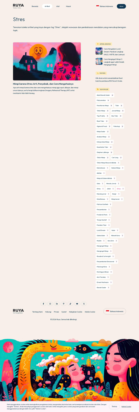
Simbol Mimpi (117, 168)
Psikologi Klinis (103, 267)
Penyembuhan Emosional (107, 261)
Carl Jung (116, 157)
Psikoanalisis (103, 100)
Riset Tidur (102, 121)
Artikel (47, 6)
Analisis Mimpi (103, 137)
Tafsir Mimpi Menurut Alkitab (108, 163)
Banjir (115, 194)
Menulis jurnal (103, 194)
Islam (115, 230)
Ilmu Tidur (116, 116)
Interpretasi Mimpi (104, 142)
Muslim (100, 241)
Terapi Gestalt (103, 220)
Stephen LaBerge (104, 152)
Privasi (56, 312)
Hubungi (48, 312)
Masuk (68, 6)
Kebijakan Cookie (75, 312)
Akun (121, 6)
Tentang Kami (37, 312)
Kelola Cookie (90, 312)
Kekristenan (102, 168)
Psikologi (118, 126)
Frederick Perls (103, 215)
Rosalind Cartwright (105, 256)
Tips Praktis (102, 116)
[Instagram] (50, 304)
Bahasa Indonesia (106, 6)
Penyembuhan (103, 209)
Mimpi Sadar (102, 131)
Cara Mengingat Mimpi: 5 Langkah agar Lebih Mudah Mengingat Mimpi (114, 62)
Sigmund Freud (103, 126)
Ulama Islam (102, 235)
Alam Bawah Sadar (105, 95)
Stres (100, 189)
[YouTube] (77, 304)
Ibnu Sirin (112, 241)
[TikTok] (70, 304)
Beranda (35, 6)
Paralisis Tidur (103, 225)
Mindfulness (102, 199)
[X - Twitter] (84, 304)
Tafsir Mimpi (102, 111)
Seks (100, 183)
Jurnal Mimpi (117, 111)
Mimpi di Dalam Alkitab (106, 178)
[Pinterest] (64, 304)
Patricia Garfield (104, 204)
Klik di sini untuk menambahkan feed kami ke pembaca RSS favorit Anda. (109, 79)
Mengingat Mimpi (104, 246)
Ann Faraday (102, 277)
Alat (58, 6)
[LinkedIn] (57, 304)
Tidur (118, 105)
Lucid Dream (102, 230)
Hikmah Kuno (117, 235)
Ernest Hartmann (104, 282)
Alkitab (100, 173)
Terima (114, 406)
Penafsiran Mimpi (104, 105)
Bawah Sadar (103, 287)
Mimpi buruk (116, 199)
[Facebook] (43, 304)
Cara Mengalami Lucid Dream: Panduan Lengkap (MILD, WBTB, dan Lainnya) (114, 51)
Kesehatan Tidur (104, 147)
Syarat (63, 312)
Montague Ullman (104, 272)
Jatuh (110, 189)
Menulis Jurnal (112, 183)
